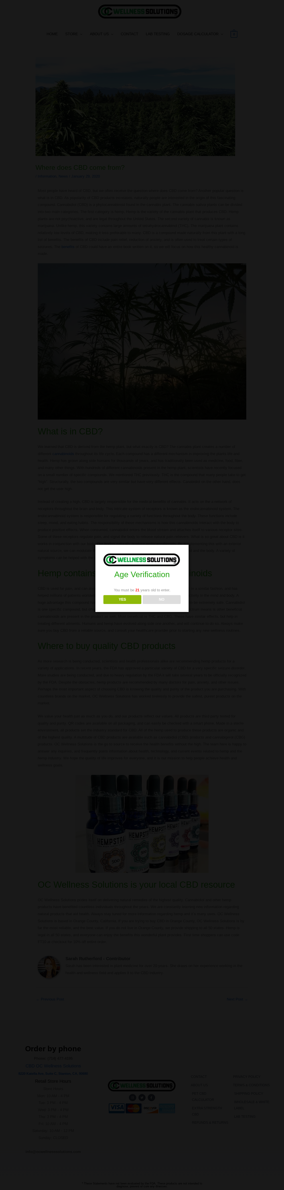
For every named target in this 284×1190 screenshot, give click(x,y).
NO (161, 599)
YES (122, 599)
